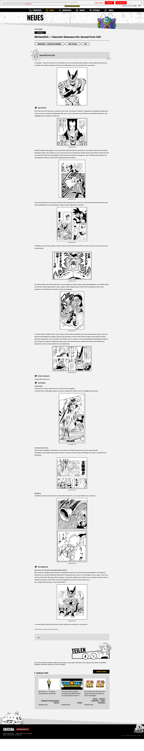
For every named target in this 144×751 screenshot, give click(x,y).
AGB (123, 735)
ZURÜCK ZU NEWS (101, 672)
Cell (85, 44)
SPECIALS (96, 10)
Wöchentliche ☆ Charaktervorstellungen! (49, 44)
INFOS (111, 10)
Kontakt (139, 735)
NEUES (52, 10)
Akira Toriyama (72, 44)
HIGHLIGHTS (66, 10)
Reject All (109, 2)
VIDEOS (82, 10)
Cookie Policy (28, 3)
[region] (72, 2)
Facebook (85, 656)
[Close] (141, 2)
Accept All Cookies (121, 2)
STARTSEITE (37, 10)
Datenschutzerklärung (130, 735)
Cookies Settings (98, 2)
